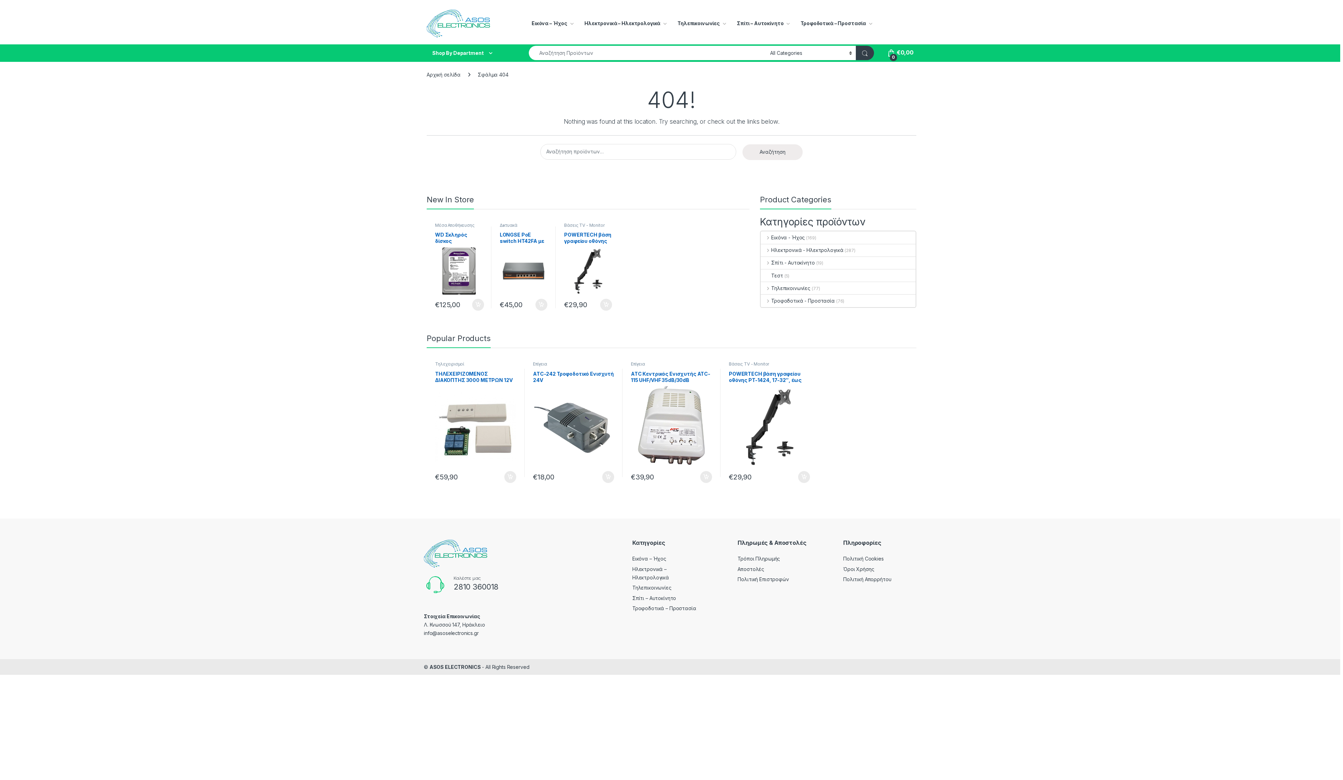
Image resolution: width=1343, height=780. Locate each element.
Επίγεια (540, 364)
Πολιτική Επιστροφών (763, 579)
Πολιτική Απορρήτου (867, 579)
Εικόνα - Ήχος (788, 237)
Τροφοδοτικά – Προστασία (833, 23)
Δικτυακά (508, 225)
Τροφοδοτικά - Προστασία (803, 301)
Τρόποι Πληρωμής (759, 559)
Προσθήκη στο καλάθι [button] (472, 305)
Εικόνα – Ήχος (549, 23)
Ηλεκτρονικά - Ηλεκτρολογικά (807, 250)
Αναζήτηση (773, 152)
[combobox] (647, 53)
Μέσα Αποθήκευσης (455, 225)
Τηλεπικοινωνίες (698, 23)
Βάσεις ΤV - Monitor (584, 225)
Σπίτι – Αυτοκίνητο (760, 23)
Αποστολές (751, 569)
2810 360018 (476, 586)
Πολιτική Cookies (863, 559)
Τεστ (777, 276)
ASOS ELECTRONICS (455, 667)
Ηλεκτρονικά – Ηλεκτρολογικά (622, 23)
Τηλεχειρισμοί (449, 364)
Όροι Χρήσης (858, 569)
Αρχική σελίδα (444, 75)
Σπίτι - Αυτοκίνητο (793, 263)
